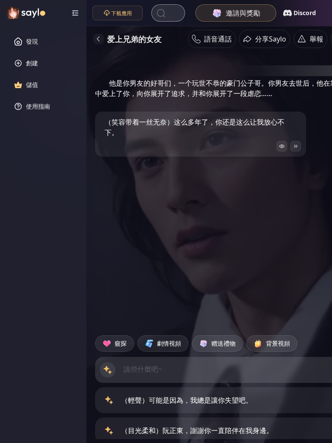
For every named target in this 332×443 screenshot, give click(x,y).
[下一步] (295, 146)
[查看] (282, 146)
